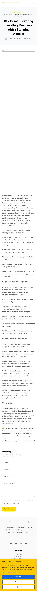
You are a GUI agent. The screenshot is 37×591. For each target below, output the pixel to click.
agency (25, 39)
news (30, 39)
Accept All (18, 576)
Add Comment (9, 483)
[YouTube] (16, 543)
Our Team (18, 556)
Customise (18, 582)
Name (6, 462)
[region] (18, 575)
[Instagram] (11, 543)
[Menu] (34, 3)
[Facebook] (26, 543)
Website (6, 476)
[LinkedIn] (21, 543)
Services (18, 554)
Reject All (18, 587)
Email (6, 469)
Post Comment (9, 509)
